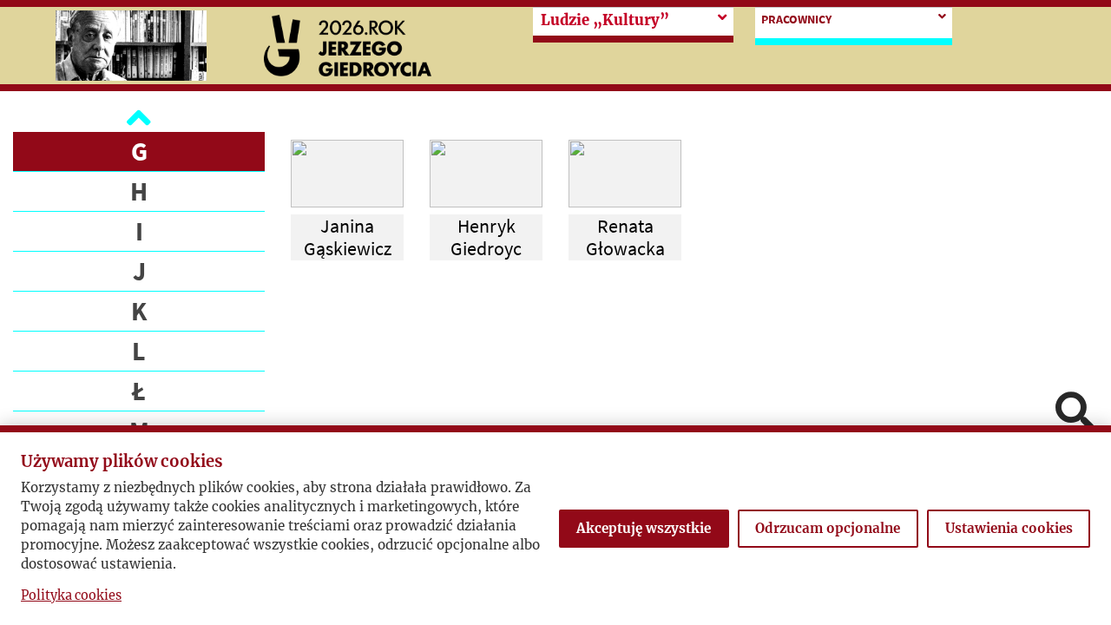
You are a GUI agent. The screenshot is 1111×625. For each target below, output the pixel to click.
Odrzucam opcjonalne (827, 528)
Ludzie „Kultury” (605, 20)
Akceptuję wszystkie (643, 528)
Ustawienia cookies (1009, 528)
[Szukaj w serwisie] (1074, 412)
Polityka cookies (71, 595)
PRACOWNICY (796, 19)
